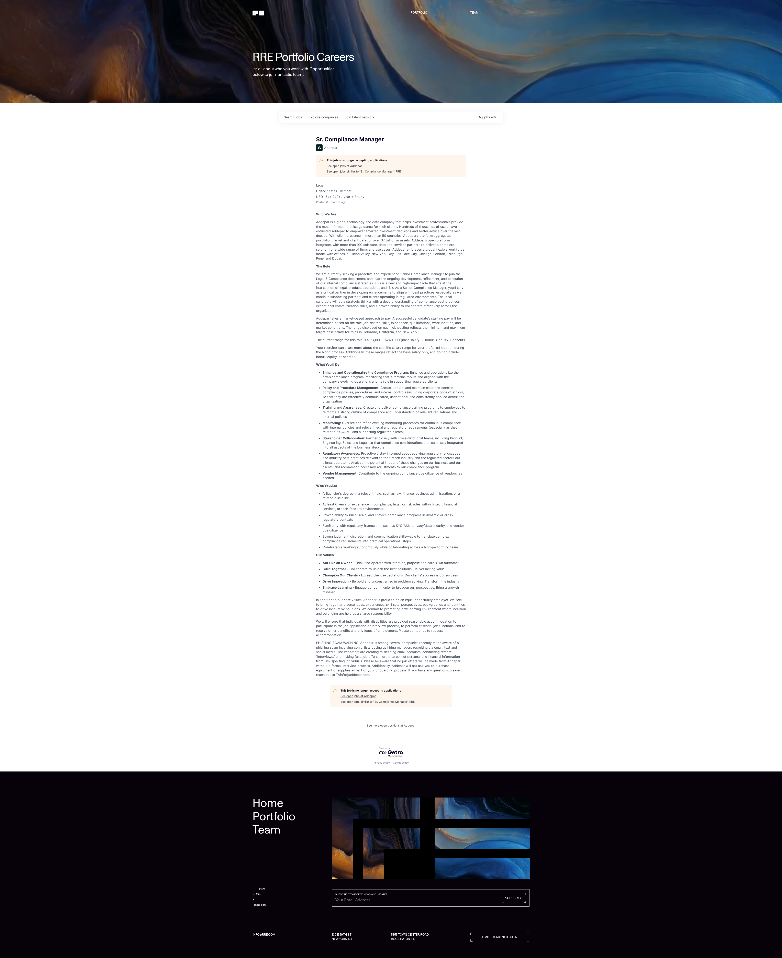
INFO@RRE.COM (264, 934)
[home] (272, 12)
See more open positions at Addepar (391, 725)
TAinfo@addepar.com (352, 675)
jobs (293, 117)
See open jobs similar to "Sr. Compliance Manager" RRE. (364, 171)
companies (323, 117)
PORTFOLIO (419, 12)
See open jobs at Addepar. (344, 166)
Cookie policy (401, 762)
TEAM (474, 12)
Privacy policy (381, 762)
